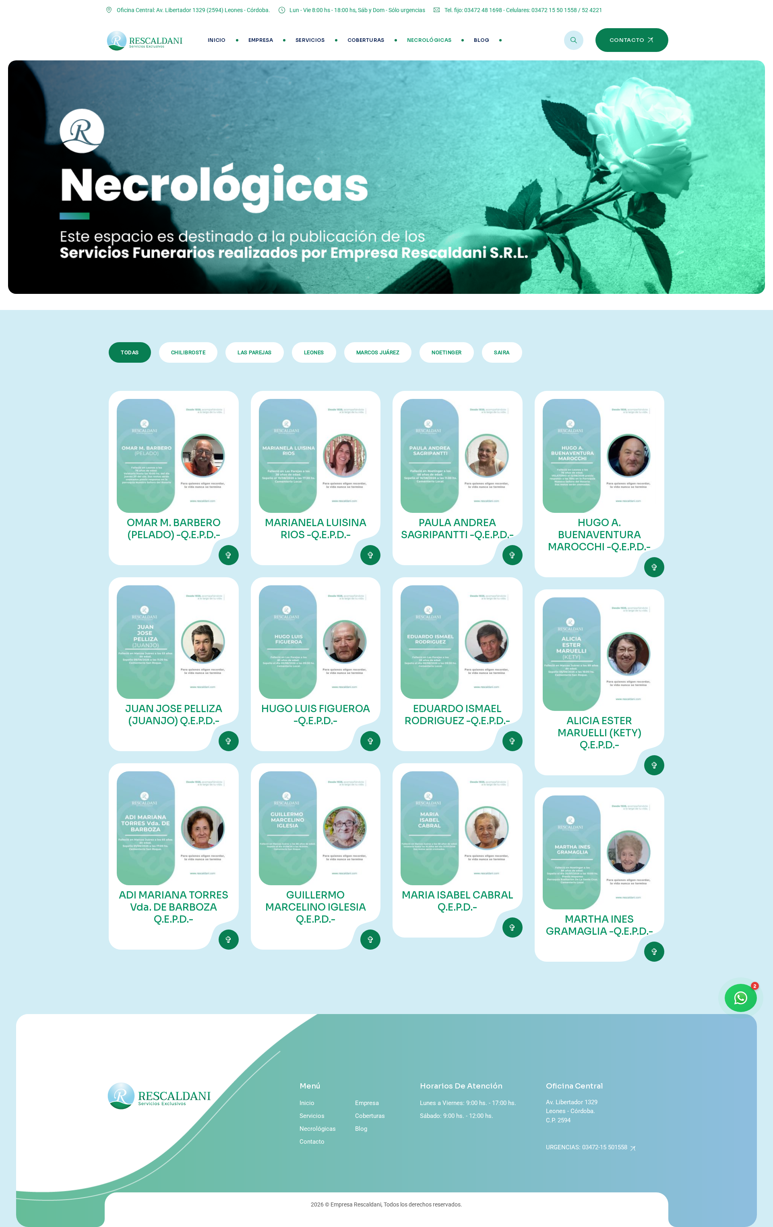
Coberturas (365, 40)
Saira (502, 352)
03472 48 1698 (483, 10)
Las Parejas (255, 352)
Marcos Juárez (378, 352)
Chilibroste (188, 352)
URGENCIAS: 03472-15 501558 (586, 1147)
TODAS (130, 352)
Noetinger (447, 352)
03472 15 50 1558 (554, 10)
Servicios (310, 40)
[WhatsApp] (741, 998)
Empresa (260, 40)
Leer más (229, 555)
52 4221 (592, 10)
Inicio (217, 40)
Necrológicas (429, 40)
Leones (314, 352)
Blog (481, 40)
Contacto (312, 1141)
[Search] (573, 40)
